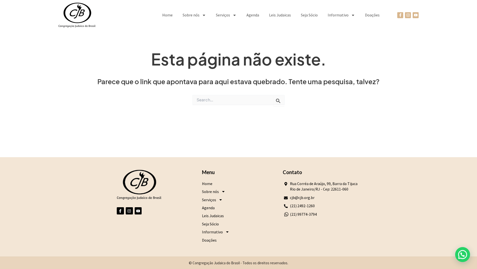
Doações (372, 14)
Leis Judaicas (280, 14)
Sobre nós (191, 14)
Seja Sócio (309, 14)
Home (167, 14)
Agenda (252, 14)
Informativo (338, 14)
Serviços (223, 14)
